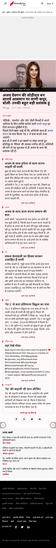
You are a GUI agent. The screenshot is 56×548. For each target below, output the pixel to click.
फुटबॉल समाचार (7, 503)
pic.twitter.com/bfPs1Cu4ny (36, 371)
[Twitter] (32, 419)
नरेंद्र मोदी (33, 488)
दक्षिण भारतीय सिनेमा (16, 508)
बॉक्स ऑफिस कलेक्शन (23, 498)
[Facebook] (16, 419)
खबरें (8, 12)
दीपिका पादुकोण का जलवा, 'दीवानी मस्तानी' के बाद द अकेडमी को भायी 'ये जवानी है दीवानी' (27, 449)
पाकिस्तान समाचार (36, 503)
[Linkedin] (39, 419)
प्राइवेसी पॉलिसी (18, 517)
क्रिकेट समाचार (39, 498)
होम (3, 12)
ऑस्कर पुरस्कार (8, 453)
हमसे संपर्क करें (38, 517)
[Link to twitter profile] (22, 527)
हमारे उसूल (49, 517)
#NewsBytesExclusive (11, 493)
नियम (28, 517)
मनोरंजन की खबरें (18, 12)
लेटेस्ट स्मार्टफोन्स (21, 503)
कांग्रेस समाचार (22, 488)
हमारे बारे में (6, 517)
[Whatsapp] (24, 419)
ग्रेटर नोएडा (7, 443)
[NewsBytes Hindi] (18, 4)
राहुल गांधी (49, 503)
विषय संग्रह (32, 521)
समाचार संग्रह (21, 521)
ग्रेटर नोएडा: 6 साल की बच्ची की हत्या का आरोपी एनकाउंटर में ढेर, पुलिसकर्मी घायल (27, 439)
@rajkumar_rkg (12, 359)
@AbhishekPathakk (14, 365)
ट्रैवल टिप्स (42, 488)
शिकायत (5, 521)
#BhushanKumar (28, 359)
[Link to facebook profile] (16, 527)
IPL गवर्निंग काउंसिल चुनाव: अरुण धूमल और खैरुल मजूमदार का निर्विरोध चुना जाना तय (26, 460)
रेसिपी (4, 508)
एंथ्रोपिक (6, 474)
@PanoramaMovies (14, 368)
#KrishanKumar (13, 362)
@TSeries (29, 365)
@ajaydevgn (32, 356)
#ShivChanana (31, 368)
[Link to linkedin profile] (28, 527)
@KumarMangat (29, 362)
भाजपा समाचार (7, 498)
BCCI (5, 464)
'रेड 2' (17, 184)
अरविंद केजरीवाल (8, 488)
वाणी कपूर (42, 124)
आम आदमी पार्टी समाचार (32, 493)
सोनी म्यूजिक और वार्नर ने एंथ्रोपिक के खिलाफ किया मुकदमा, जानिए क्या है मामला (28, 470)
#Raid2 (8, 353)
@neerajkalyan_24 (14, 371)
